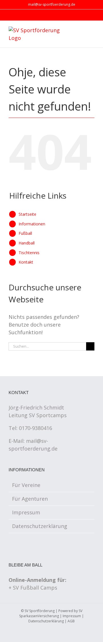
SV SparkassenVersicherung (50, 613)
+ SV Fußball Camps (33, 587)
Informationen (32, 224)
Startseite (27, 214)
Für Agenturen (30, 498)
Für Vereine (26, 485)
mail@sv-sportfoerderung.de (51, 4)
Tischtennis (29, 252)
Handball (27, 243)
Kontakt (26, 262)
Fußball (25, 233)
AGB (71, 621)
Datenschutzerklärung (39, 526)
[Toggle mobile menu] (92, 31)
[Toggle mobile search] (82, 31)
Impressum (26, 512)
